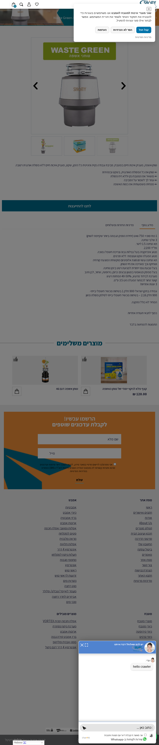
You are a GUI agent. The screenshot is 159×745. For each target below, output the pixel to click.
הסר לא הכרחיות (122, 29)
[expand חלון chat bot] (86, 644)
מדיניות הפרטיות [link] (143, 37)
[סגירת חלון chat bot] (82, 644)
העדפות (102, 29)
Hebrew (18, 742)
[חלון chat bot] (117, 692)
